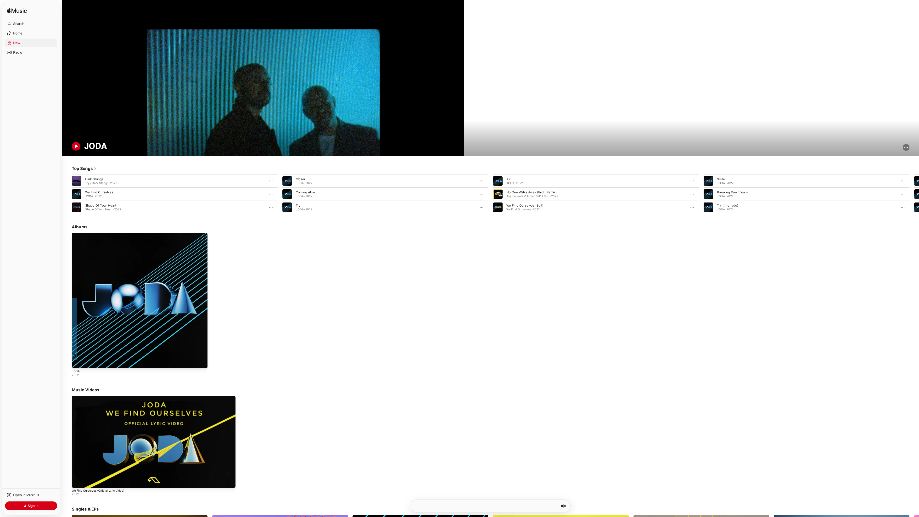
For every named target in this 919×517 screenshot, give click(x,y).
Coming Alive (305, 192)
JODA (76, 234)
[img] (17, 11)
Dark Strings (94, 179)
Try (298, 205)
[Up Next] (556, 506)
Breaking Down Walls (732, 192)
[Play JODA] (77, 362)
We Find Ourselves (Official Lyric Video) (98, 490)
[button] (31, 24)
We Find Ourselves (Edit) (525, 205)
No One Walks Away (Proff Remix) (531, 192)
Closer (300, 179)
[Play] (76, 146)
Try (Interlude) (727, 205)
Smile (721, 179)
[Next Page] (914, 194)
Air (508, 179)
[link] (84, 168)
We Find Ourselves (99, 192)
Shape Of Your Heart (100, 205)
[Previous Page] (67, 194)
